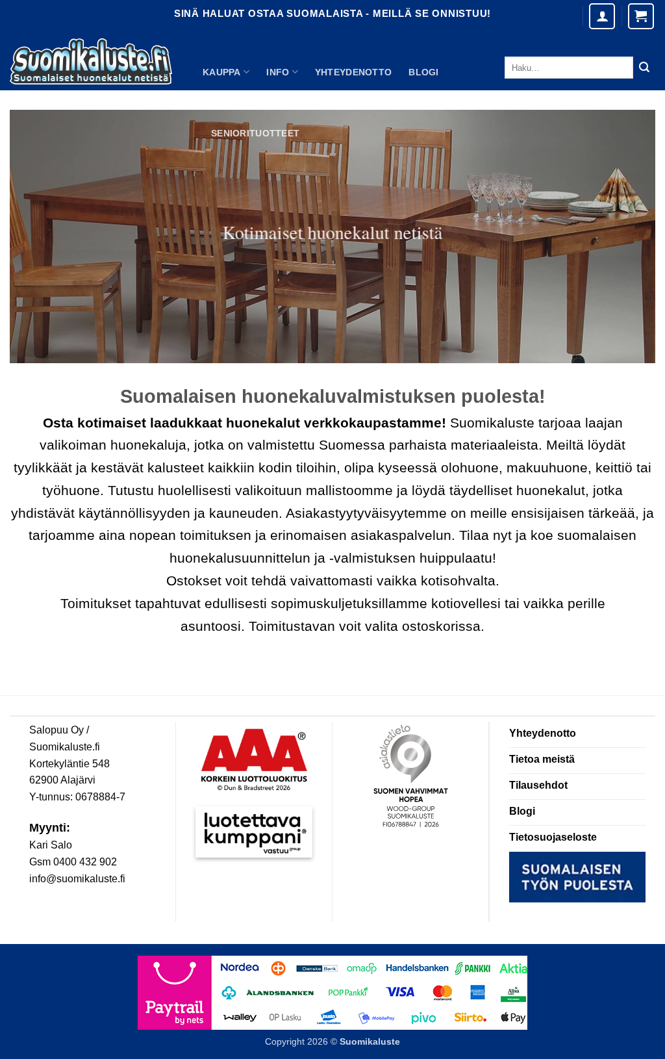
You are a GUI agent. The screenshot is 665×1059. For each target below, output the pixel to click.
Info (277, 72)
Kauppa (222, 72)
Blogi (423, 72)
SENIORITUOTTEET (255, 133)
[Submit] (644, 68)
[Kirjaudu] (602, 16)
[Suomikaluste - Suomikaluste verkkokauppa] (91, 61)
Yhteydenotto (353, 72)
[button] (641, 16)
